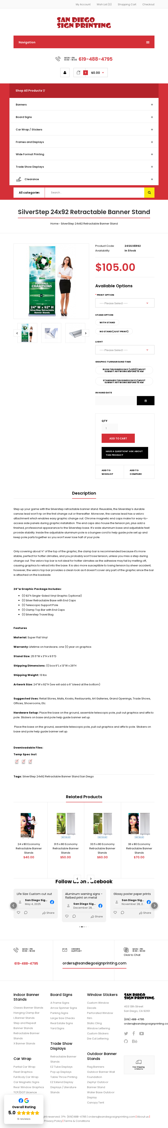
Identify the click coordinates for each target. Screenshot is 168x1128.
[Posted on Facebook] (52, 902)
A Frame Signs (59, 1003)
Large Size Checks (62, 1018)
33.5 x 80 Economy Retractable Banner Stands (102, 848)
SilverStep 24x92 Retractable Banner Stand (89, 224)
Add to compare (136, 472)
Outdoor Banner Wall (101, 1072)
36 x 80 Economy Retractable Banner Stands (139, 848)
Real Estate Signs (61, 1023)
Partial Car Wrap (24, 1067)
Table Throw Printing (63, 1077)
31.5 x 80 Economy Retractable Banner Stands (66, 848)
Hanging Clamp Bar (27, 1013)
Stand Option (104, 315)
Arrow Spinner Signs (63, 1008)
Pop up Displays (61, 1072)
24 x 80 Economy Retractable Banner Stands (29, 848)
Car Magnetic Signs (26, 1082)
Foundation (94, 1077)
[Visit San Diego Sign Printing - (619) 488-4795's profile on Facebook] (20, 902)
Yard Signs (57, 1028)
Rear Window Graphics (29, 1087)
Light (99, 341)
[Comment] (24, 913)
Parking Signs (59, 1013)
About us (143, 1117)
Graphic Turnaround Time (113, 361)
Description (84, 493)
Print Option (105, 294)
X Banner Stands (24, 1043)
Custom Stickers (98, 1033)
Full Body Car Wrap (26, 1077)
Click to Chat (132, 955)
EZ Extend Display (61, 1082)
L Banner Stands (24, 1018)
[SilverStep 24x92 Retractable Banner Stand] (51, 281)
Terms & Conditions (77, 1121)
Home (54, 224)
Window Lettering (98, 1028)
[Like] (19, 913)
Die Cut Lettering (98, 1038)
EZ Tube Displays (61, 1067)
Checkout (148, 4)
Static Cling (94, 1023)
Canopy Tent (95, 1102)
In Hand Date (103, 392)
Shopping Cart (127, 4)
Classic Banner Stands (28, 1008)
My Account (83, 4)
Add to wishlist (107, 472)
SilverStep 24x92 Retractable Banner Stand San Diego (58, 776)
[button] (13, 905)
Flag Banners (95, 1067)
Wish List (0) (104, 4)
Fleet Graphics (23, 1072)
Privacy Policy (53, 1121)
